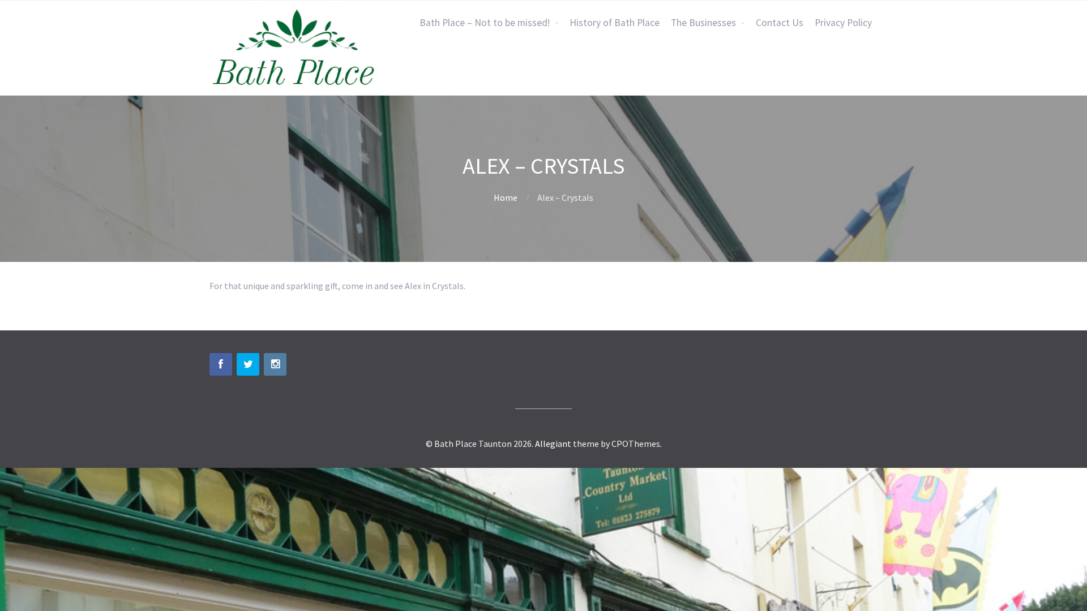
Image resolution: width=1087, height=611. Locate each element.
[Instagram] (275, 364)
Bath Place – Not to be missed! (485, 22)
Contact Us (779, 22)
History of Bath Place (615, 22)
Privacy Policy (843, 22)
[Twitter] (248, 364)
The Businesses (703, 22)
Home (505, 197)
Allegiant (553, 443)
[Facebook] (220, 364)
